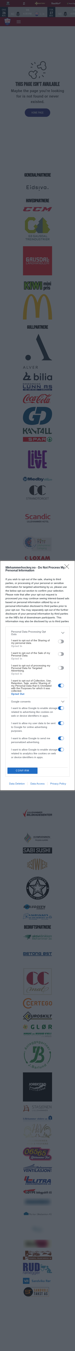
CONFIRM (22, 770)
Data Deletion (17, 783)
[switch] (61, 641)
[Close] (67, 567)
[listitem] (37, 632)
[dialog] (37, 676)
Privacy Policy (58, 783)
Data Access (37, 783)
